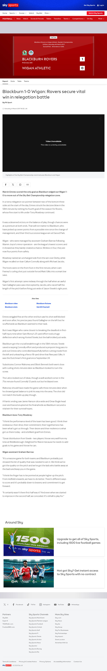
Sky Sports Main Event (36, 617)
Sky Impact (59, 636)
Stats (13, 81)
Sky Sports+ (33, 646)
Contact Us (78, 661)
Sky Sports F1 (33, 633)
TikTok (33, 604)
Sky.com (58, 617)
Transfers (57, 18)
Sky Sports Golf (34, 630)
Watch (31, 13)
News (19, 18)
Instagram (46, 604)
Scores (21, 13)
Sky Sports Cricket (35, 627)
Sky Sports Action (35, 639)
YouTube (61, 604)
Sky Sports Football (36, 624)
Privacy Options (45, 661)
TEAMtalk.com (8, 624)
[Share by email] (27, 185)
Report (5, 81)
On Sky (89, 18)
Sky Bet (39, 13)
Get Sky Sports (89, 5)
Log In (101, 5)
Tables (48, 18)
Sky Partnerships (61, 633)
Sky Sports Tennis (35, 636)
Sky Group (58, 627)
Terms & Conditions (9, 661)
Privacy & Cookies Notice (28, 661)
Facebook (19, 604)
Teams (66, 18)
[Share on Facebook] (6, 185)
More (47, 13)
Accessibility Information (62, 661)
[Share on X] (13, 185)
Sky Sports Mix (34, 652)
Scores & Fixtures (37, 18)
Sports (12, 13)
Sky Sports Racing (35, 649)
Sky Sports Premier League (38, 621)
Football (7, 19)
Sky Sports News (35, 642)
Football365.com (9, 627)
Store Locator (60, 639)
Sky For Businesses (61, 630)
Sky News (58, 621)
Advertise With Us (61, 642)
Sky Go (57, 624)
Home (5, 13)
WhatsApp (75, 604)
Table (19, 81)
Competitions (77, 18)
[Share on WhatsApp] (20, 185)
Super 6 (5, 621)
